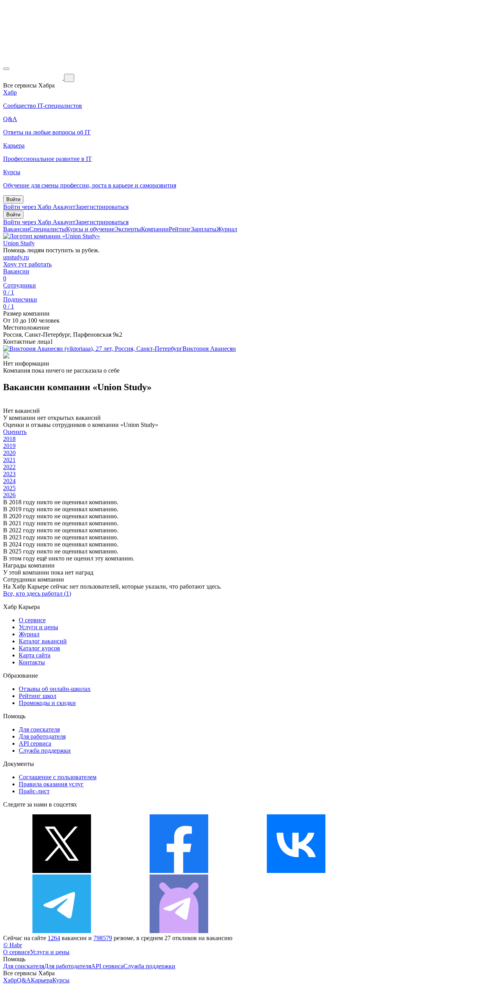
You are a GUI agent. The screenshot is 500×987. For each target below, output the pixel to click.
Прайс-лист (34, 791)
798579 (102, 938)
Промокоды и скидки (47, 703)
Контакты (32, 662)
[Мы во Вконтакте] (296, 870)
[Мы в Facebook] (179, 870)
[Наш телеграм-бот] (179, 931)
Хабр (10, 980)
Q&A (24, 980)
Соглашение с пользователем (57, 777)
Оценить (15, 431)
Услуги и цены (38, 627)
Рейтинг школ (37, 696)
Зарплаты (203, 229)
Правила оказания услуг (51, 784)
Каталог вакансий (43, 641)
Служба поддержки (45, 750)
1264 (54, 938)
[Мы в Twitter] (61, 870)
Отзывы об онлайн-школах (55, 688)
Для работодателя (42, 736)
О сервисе (32, 620)
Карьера (41, 980)
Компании (155, 229)
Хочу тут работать (27, 264)
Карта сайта (34, 655)
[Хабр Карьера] (33, 77)
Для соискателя (39, 729)
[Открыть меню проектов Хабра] (6, 69)
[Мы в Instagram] (413, 870)
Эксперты (127, 229)
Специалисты (47, 229)
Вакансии (16, 229)
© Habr (12, 945)
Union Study (19, 243)
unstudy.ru (16, 257)
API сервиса (35, 743)
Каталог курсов (39, 648)
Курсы (61, 980)
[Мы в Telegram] (61, 931)
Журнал (226, 229)
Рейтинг (180, 229)
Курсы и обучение (90, 229)
